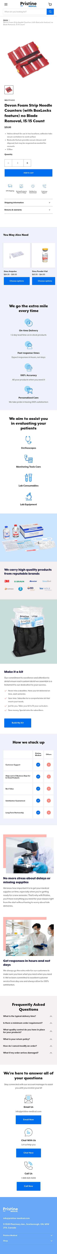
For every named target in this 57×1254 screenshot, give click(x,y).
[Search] (50, 12)
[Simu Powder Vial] (45, 255)
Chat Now (29, 1153)
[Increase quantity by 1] (27, 163)
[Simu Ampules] (16, 255)
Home (5, 20)
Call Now (28, 1186)
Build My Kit (18, 723)
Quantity (8, 154)
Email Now (28, 1120)
